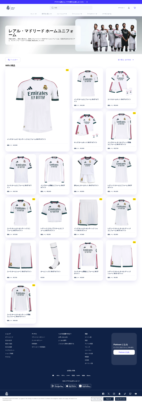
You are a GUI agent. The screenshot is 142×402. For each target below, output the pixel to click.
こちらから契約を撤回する (66, 343)
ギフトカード (9, 337)
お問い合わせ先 (63, 337)
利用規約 (34, 343)
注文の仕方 (8, 340)
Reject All (108, 399)
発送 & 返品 (8, 343)
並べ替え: (124, 60)
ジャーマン (88, 350)
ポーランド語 (89, 363)
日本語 (87, 360)
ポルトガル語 (89, 353)
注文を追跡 (8, 347)
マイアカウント (9, 350)
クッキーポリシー (37, 340)
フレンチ (87, 347)
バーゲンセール (106, 14)
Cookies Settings (96, 399)
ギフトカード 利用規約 (38, 347)
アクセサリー (91, 14)
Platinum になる (124, 352)
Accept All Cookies (120, 399)
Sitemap (7, 357)
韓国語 (87, 357)
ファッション (76, 14)
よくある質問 (62, 340)
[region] (71, 399)
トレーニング (61, 14)
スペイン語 (88, 337)
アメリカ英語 (89, 343)
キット (33, 14)
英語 (86, 340)
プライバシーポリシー (38, 337)
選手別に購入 (46, 14)
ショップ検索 (9, 353)
